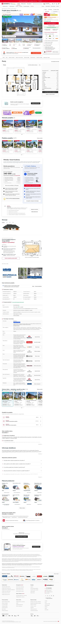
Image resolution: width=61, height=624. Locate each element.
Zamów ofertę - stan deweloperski (32, 185)
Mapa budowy (32, 592)
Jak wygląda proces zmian (55, 61)
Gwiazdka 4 (9, 8)
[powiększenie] (40, 65)
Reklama (46, 606)
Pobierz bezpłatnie (35, 103)
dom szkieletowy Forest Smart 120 (31, 401)
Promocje (32, 6)
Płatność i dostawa (33, 604)
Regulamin (32, 607)
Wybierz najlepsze (37, 351)
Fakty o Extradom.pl (19, 606)
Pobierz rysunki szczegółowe (51, 92)
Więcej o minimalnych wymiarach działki (32, 257)
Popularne (20, 6)
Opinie (17, 603)
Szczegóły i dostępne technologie (32, 200)
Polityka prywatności (33, 609)
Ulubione (31, 586)
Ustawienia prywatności (34, 610)
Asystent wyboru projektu (34, 589)
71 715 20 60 (47, 3)
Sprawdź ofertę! (37, 360)
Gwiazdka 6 (4, 128)
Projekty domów (5, 8)
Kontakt (57, 6)
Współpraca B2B (47, 603)
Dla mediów (46, 609)
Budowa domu (23, 3)
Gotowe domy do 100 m (20, 591)
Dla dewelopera (53, 6)
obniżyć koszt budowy (16, 198)
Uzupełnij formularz (36, 546)
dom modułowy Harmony (18, 401)
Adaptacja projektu (5, 606)
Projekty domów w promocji (20, 601)
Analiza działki (48, 6)
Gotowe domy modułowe (20, 586)
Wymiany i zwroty (33, 606)
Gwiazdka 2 (28, 128)
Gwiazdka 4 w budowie (7, 514)
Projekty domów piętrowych (6, 591)
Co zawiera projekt (4, 604)
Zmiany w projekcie (5, 603)
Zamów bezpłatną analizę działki (11, 258)
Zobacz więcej (37, 356)
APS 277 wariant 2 (29, 148)
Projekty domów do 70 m (6, 594)
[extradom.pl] (6, 4)
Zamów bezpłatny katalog (6, 601)
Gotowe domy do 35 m (19, 588)
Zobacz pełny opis (34, 211)
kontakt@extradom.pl (49, 591)
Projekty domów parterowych (6, 588)
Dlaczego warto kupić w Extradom (35, 601)
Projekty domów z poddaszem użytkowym (8, 589)
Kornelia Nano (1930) (17, 148)
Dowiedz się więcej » (16, 325)
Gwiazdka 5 (16, 128)
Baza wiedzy (4, 609)
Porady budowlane (5, 607)
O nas (46, 602)
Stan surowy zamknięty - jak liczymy (11, 185)
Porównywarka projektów (34, 588)
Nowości (17, 6)
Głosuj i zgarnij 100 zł (36, 53)
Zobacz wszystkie (39, 138)
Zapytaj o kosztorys (34, 209)
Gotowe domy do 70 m (19, 589)
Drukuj (33, 286)
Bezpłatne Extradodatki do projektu (35, 603)
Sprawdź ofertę (37, 336)
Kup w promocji (52, 23)
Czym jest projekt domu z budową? (21, 595)
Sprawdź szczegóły (37, 342)
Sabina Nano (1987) (6, 148)
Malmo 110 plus (7, 401)
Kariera (46, 608)
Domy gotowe (29, 3)
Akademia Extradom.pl (19, 604)
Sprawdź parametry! (37, 375)
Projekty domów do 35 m (6, 592)
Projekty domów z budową (20, 596)
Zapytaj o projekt (52, 25)
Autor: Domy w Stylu (5, 263)
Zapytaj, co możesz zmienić (50, 94)
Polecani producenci (5, 610)
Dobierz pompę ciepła (37, 365)
